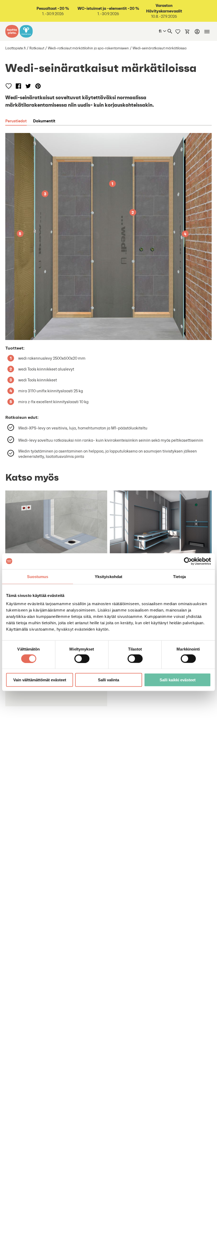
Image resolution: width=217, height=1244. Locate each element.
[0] (187, 31)
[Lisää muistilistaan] (8, 86)
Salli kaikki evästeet (178, 680)
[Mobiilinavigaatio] (207, 31)
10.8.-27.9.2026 (164, 11)
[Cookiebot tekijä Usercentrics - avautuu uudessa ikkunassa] (188, 561)
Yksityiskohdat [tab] (108, 576)
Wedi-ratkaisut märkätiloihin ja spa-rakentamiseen (88, 48)
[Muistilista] (177, 31)
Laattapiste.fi (15, 48)
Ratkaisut (36, 48)
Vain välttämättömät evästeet (39, 680)
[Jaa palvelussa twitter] (28, 86)
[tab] (16, 120)
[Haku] (170, 31)
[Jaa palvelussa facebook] (18, 86)
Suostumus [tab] (37, 576)
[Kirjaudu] (197, 32)
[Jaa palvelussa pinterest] (38, 86)
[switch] (81, 658)
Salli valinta (108, 680)
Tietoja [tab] (179, 576)
